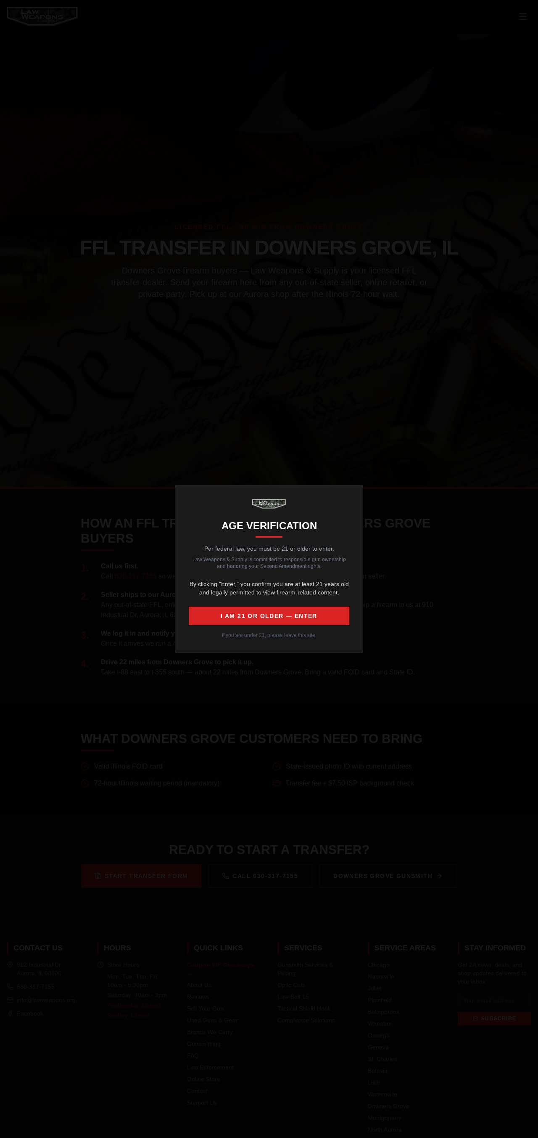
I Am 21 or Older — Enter (269, 616)
